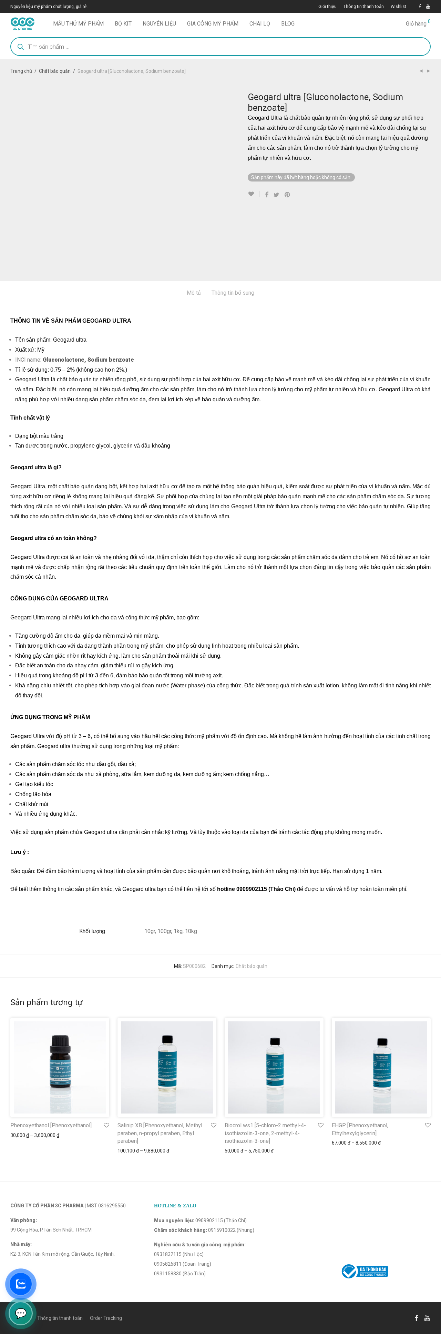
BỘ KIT (123, 23)
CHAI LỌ (259, 23)
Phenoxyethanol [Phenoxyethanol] (51, 1125)
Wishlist (398, 6)
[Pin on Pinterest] (288, 195)
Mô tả (194, 293)
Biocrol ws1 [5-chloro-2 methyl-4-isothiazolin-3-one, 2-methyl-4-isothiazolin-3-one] (265, 1133)
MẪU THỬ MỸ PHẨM (78, 23)
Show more (19, 1135)
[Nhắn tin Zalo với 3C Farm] (21, 1284)
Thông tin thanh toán (363, 6)
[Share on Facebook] (266, 195)
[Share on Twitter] (276, 195)
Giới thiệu (327, 6)
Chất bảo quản (55, 71)
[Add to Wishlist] (254, 194)
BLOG (288, 23)
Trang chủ (21, 71)
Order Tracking (106, 1318)
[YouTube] (428, 6)
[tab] (194, 293)
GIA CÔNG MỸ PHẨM (212, 23)
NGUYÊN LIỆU (159, 23)
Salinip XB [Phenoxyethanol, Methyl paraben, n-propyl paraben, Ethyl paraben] (159, 1133)
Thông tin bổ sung (233, 293)
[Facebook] (420, 6)
